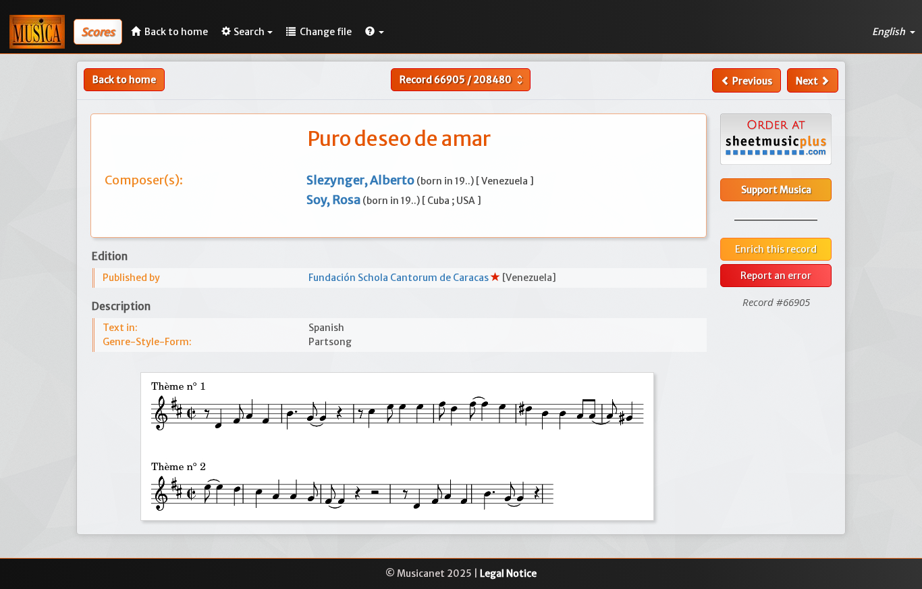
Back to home (124, 80)
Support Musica (776, 190)
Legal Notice (508, 573)
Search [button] (249, 32)
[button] (374, 32)
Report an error (775, 276)
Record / (463, 80)
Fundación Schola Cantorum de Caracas (399, 278)
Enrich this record (776, 249)
